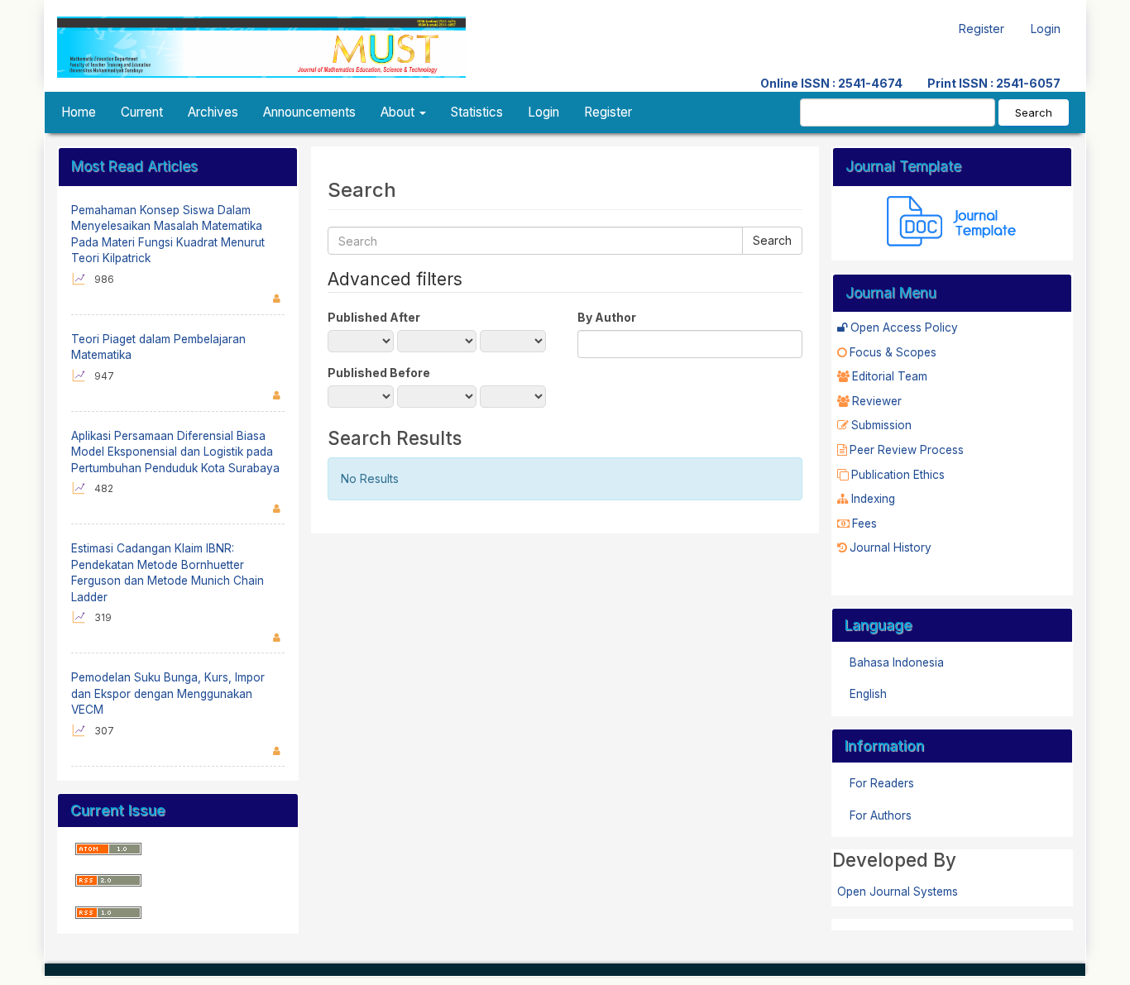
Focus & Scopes (893, 352)
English (868, 693)
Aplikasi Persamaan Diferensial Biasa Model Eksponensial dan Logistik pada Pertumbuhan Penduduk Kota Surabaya (175, 452)
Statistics (477, 112)
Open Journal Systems (897, 891)
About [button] (399, 112)
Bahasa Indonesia (897, 662)
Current (142, 112)
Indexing (873, 498)
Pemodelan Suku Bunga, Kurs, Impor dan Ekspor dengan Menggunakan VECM (168, 693)
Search (1033, 112)
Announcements (309, 112)
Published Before (379, 373)
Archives (213, 112)
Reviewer (877, 401)
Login (1046, 29)
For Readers (882, 783)
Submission (881, 425)
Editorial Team (889, 376)
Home (78, 112)
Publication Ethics (898, 474)
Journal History (890, 547)
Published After (374, 317)
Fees (864, 523)
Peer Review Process (907, 450)
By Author (606, 317)
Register (981, 29)
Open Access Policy (904, 327)
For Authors (881, 815)
